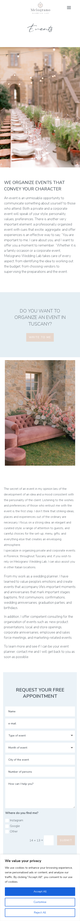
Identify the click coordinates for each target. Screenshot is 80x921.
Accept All (40, 891)
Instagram (16, 820)
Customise (40, 902)
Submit (66, 840)
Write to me (40, 337)
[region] (40, 887)
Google (15, 826)
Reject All (40, 912)
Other (14, 831)
